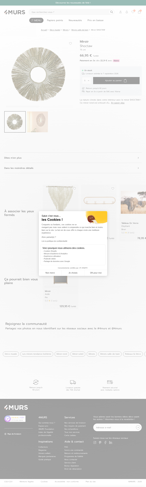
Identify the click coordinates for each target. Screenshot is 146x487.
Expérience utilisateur (52, 256)
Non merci (50, 273)
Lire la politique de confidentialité (54, 241)
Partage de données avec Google (57, 261)
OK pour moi (96, 273)
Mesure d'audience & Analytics (56, 254)
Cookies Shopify (50, 251)
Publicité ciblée (50, 259)
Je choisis (73, 273)
